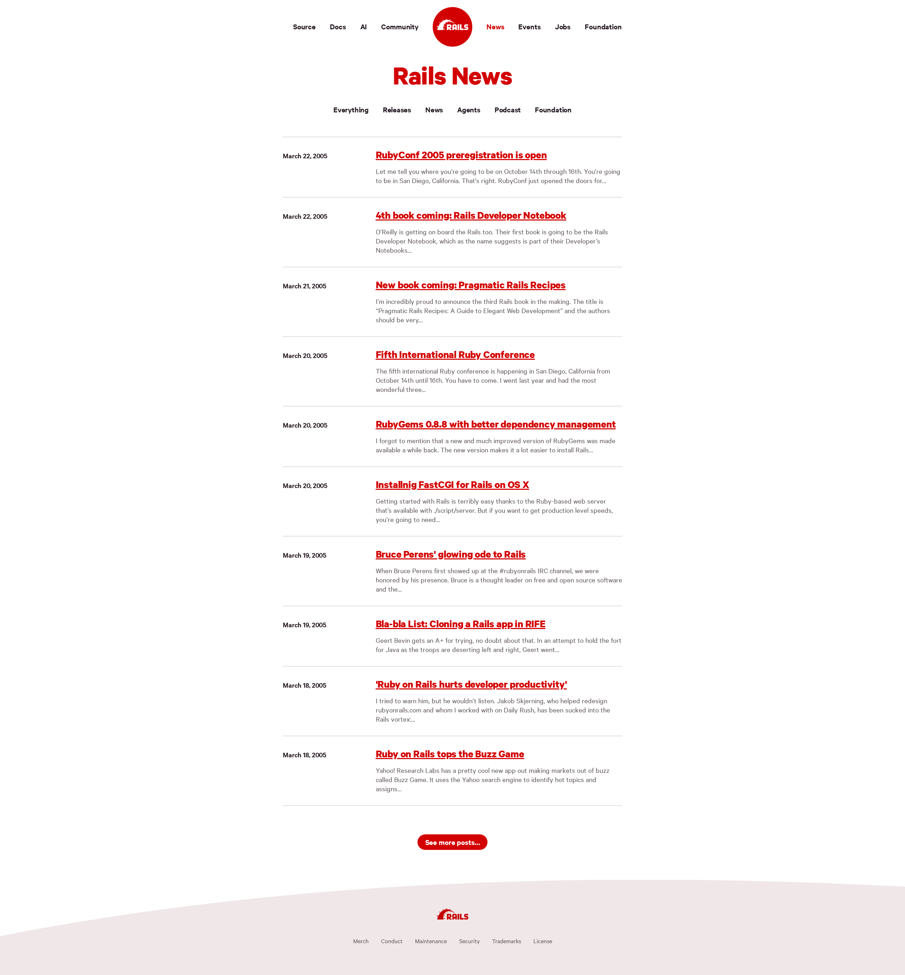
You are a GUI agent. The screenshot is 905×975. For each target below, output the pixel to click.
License (542, 941)
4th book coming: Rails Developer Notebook (471, 215)
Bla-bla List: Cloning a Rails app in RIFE (460, 623)
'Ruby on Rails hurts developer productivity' (471, 684)
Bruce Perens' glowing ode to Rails (451, 553)
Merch (361, 941)
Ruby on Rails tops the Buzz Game (450, 753)
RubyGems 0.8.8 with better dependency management (496, 423)
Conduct (392, 941)
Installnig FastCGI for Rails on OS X (452, 484)
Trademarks (506, 941)
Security (469, 941)
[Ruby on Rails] (452, 27)
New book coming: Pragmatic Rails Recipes (471, 284)
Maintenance (431, 941)
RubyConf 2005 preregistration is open (461, 154)
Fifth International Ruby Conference (455, 354)
